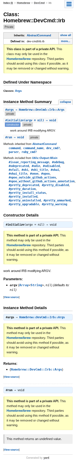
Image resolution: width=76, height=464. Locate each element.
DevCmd (39, 2)
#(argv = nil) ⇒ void (30, 120)
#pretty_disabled (55, 185)
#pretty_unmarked (57, 200)
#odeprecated (19, 166)
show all (65, 35)
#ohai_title (18, 173)
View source (11, 297)
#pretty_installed (23, 196)
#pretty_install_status (27, 192)
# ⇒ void (15, 137)
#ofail (14, 169)
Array (24, 285)
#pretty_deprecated (24, 185)
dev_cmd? (53, 148)
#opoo (45, 173)
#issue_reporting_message (29, 162)
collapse (65, 101)
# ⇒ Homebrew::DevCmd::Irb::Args (34, 109)
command (14, 148)
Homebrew (23, 2)
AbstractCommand (39, 35)
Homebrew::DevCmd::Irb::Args (42, 317)
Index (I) (8, 2)
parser (14, 152)
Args (18, 90)
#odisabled (51, 166)
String (36, 285)
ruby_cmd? (29, 152)
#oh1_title (39, 169)
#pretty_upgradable (24, 204)
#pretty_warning (54, 204)
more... (65, 41)
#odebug (58, 162)
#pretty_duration (22, 189)
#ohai (55, 169)
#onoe (34, 173)
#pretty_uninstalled (25, 200)
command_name (33, 148)
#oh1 (25, 169)
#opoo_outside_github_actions (32, 177)
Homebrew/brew (19, 59)
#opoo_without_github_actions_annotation (42, 181)
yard (46, 457)
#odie (36, 166)
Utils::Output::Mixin (44, 158)
